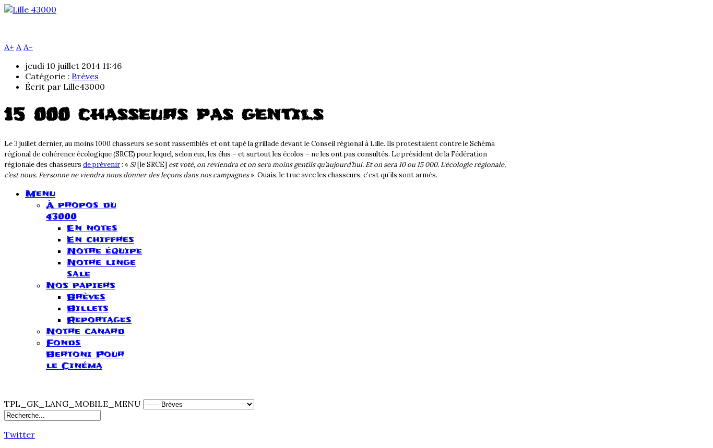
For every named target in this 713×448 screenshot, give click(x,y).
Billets (88, 308)
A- (28, 47)
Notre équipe (104, 251)
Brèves (85, 76)
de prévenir (101, 164)
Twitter (19, 434)
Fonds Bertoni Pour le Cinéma (85, 354)
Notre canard (85, 331)
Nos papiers (80, 285)
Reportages (99, 319)
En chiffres (100, 239)
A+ (9, 47)
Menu (40, 193)
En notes (92, 228)
